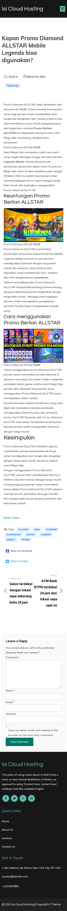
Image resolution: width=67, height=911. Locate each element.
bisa (37, 529)
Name (10, 690)
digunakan (14, 534)
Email (10, 702)
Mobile (11, 539)
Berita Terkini (12, 517)
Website (11, 714)
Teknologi (13, 85)
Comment (13, 657)
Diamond (51, 529)
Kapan (31, 534)
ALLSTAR (23, 529)
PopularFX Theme (48, 904)
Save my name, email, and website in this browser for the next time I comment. (33, 733)
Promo (25, 539)
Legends (46, 534)
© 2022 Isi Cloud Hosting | (19, 904)
